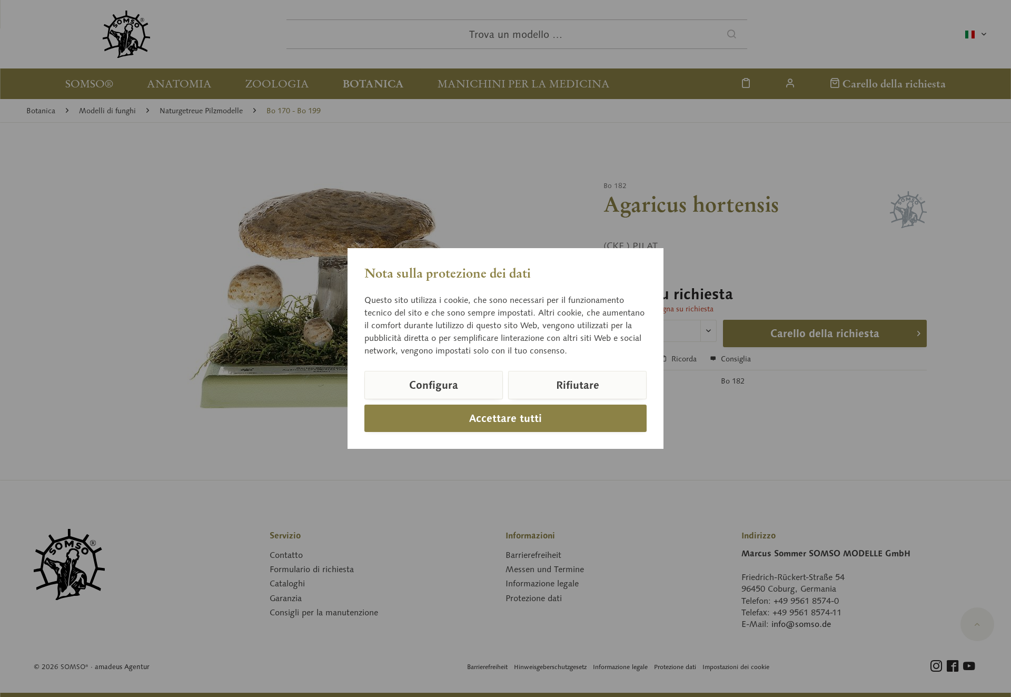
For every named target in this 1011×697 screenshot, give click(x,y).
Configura (433, 385)
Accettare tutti (505, 418)
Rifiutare (577, 385)
